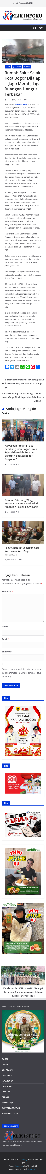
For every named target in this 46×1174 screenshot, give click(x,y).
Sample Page (7, 1102)
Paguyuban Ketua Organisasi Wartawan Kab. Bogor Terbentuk (22, 551)
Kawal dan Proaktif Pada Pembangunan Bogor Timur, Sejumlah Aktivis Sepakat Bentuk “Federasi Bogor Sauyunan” (21, 452)
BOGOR (5, 1059)
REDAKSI (5, 1097)
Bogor (8, 67)
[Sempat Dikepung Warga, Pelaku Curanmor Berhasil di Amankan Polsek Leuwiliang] (23, 475)
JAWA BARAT (17, 67)
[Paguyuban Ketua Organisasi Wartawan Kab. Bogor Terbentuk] (23, 523)
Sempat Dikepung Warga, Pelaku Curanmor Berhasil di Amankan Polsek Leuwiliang (21, 503)
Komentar (7, 591)
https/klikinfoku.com (20, 1006)
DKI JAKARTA (7, 1070)
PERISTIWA (27, 67)
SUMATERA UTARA (10, 1113)
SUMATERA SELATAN (11, 1108)
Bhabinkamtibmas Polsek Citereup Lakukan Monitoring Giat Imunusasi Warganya (24, 383)
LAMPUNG (6, 1091)
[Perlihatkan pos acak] (41, 28)
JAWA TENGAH (8, 1081)
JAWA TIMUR (7, 1086)
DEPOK (5, 1064)
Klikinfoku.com (21, 104)
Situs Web (7, 651)
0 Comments (30, 100)
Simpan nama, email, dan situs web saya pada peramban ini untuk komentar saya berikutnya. (21, 673)
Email (5, 639)
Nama (6, 626)
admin (9, 100)
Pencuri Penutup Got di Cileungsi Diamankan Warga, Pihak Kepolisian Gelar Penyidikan (21, 397)
